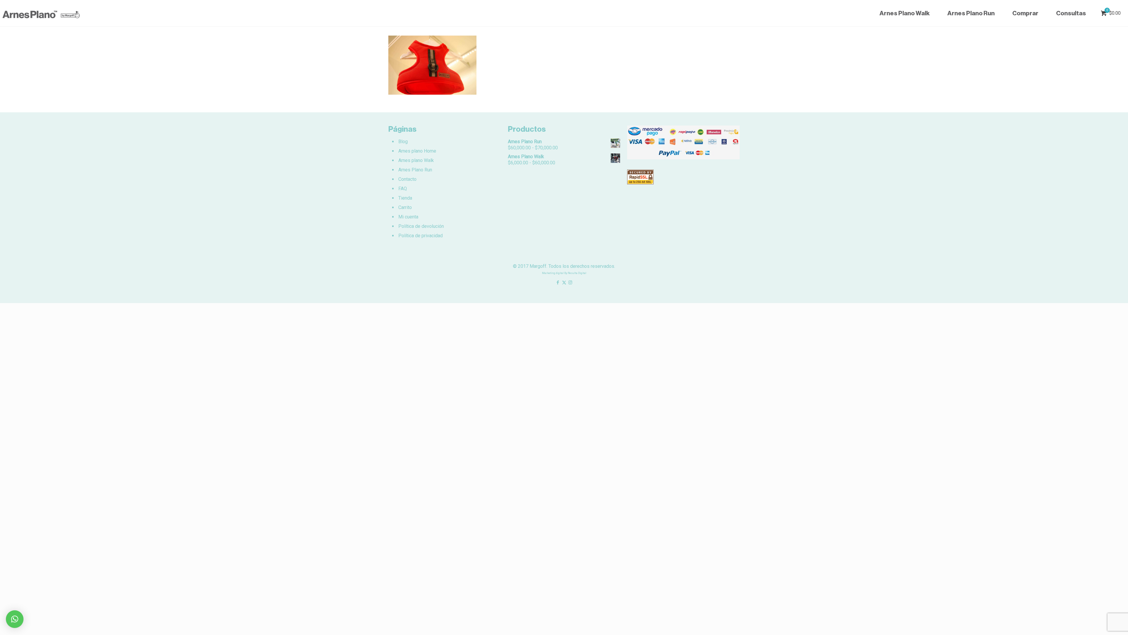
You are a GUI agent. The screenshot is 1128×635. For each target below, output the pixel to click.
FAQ (402, 188)
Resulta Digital (577, 273)
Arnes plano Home (417, 151)
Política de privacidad (420, 235)
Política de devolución (421, 226)
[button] (15, 619)
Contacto (407, 179)
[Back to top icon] (1100, 623)
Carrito (405, 207)
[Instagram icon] (570, 282)
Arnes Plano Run (415, 170)
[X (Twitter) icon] (564, 282)
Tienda (405, 198)
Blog (403, 141)
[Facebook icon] (558, 282)
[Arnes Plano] (41, 13)
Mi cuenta (408, 217)
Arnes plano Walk (416, 160)
